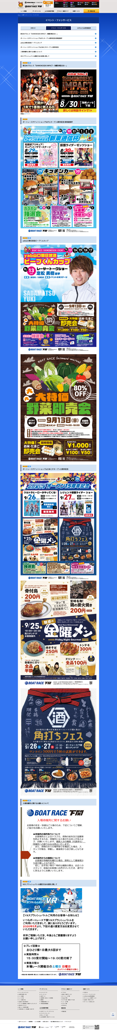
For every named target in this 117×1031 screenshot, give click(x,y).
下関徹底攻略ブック (45, 1001)
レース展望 (21, 996)
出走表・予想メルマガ (88, 999)
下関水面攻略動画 (44, 1003)
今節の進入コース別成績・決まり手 (26, 1009)
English (47, 1027)
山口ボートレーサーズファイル (47, 1011)
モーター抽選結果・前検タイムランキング (28, 1003)
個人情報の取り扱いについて (57, 1021)
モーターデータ (44, 992)
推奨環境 (30, 1021)
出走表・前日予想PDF (23, 1001)
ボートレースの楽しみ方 (89, 1001)
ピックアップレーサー (45, 1013)
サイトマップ (68, 1021)
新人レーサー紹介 (44, 1015)
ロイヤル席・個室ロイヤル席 (68, 999)
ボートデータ (43, 994)
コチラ (26, 113)
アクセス (64, 992)
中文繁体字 (63, 1027)
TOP (113, 1015)
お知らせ (86, 992)
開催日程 (92, 11)
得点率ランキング (22, 1005)
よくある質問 (37, 1021)
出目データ (43, 996)
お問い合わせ (45, 1021)
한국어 (52, 1027)
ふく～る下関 (65, 1001)
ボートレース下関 (66, 996)
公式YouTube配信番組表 (89, 996)
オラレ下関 (64, 1003)
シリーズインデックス (23, 992)
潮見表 (42, 999)
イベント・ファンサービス (89, 994)
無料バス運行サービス (67, 994)
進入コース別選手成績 (23, 1007)
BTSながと (64, 1005)
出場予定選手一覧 (22, 994)
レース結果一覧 (22, 999)
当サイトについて (22, 1021)
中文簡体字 (57, 1027)
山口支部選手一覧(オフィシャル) (48, 1016)
